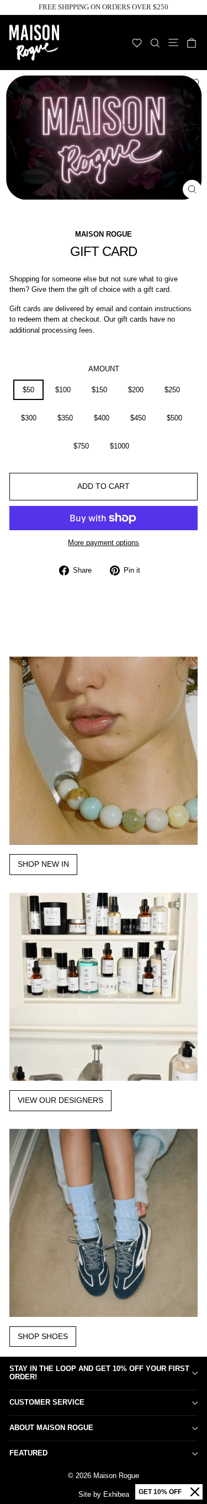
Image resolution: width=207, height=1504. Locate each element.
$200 (136, 390)
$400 (101, 418)
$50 (28, 390)
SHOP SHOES (43, 1336)
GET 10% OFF (160, 1492)
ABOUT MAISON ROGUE (51, 1427)
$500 (174, 418)
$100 (63, 390)
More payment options (103, 542)
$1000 (119, 446)
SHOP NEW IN (43, 864)
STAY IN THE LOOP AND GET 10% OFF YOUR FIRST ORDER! (99, 1372)
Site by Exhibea (103, 1494)
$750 (81, 446)
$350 (65, 418)
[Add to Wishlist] (194, 83)
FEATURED (28, 1453)
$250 (172, 390)
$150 (99, 390)
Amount (103, 369)
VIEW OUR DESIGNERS (60, 1100)
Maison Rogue (103, 234)
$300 (28, 418)
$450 (138, 418)
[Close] (194, 1491)
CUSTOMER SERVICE (46, 1402)
